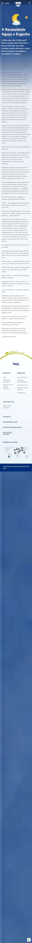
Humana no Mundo (10, 442)
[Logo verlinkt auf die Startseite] (18, 7)
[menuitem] (9, 373)
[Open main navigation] (3, 3)
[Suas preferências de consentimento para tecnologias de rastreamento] (29, 940)
